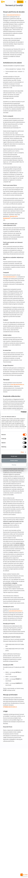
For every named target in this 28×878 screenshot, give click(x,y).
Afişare (22, 452)
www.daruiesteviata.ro (13, 15)
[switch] (25, 439)
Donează (20, 1)
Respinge (14, 464)
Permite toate (14, 456)
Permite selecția (14, 460)
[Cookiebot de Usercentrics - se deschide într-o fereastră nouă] (21, 412)
